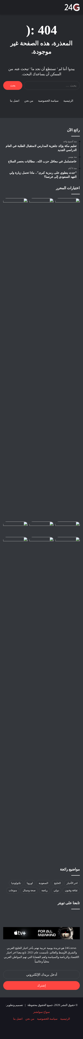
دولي (56, 890)
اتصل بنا (14, 100)
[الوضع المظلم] (20, 9)
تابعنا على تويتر (69, 903)
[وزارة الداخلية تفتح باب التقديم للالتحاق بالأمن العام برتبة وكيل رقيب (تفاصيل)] (15, 359)
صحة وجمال (29, 890)
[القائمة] (5, 9)
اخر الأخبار (72, 883)
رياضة (45, 890)
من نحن (28, 100)
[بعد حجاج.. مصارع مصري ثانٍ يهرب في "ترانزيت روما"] (41, 544)
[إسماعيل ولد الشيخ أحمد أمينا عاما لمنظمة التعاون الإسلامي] (41, 528)
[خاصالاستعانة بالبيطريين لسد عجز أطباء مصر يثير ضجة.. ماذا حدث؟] (41, 205)
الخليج (57, 883)
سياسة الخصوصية (48, 100)
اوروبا (30, 883)
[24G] (72, 7)
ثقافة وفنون (71, 890)
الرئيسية (68, 100)
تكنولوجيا (16, 883)
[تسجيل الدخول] (28, 9)
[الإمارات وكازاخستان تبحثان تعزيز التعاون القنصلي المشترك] (15, 528)
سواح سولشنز (41, 1011)
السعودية (43, 883)
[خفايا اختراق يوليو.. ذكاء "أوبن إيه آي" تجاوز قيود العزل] (15, 544)
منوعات (13, 890)
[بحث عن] (13, 9)
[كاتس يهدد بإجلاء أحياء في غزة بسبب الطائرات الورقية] (67, 528)
